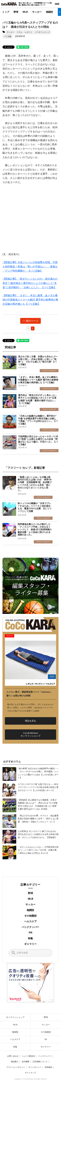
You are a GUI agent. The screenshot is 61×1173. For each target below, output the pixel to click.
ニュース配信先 (28, 1056)
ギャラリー (30, 944)
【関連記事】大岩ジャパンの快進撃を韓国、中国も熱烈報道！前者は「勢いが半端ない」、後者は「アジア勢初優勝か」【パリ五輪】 (30, 266)
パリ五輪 (7, 36)
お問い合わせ (12, 1056)
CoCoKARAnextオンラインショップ (30, 734)
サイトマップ (30, 1073)
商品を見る (30, 721)
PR (30, 932)
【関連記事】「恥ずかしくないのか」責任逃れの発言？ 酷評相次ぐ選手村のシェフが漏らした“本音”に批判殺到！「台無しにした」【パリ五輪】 (30, 283)
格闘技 (49, 12)
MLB (25, 12)
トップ (5, 12)
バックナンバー (30, 927)
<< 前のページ (30, 320)
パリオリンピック (42, 32)
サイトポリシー (34, 1067)
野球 (16, 12)
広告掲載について (40, 1061)
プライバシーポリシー (15, 1067)
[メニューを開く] (57, 4)
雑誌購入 (14, 1061)
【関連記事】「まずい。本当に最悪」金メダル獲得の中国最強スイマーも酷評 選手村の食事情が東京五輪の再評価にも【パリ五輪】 (30, 299)
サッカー (37, 12)
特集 (30, 938)
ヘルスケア (30, 921)
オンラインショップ (15, 1017)
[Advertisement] (30, 220)
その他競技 (30, 915)
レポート (28, 32)
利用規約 (48, 1067)
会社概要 (25, 1061)
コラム (19, 32)
